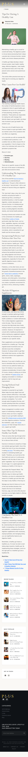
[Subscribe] (24, 733)
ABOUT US (6, 746)
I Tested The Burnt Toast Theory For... (16, 633)
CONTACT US (14, 746)
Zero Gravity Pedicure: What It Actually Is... (17, 598)
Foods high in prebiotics (11, 273)
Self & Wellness (6, 709)
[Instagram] (8, 675)
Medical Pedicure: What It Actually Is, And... (16, 614)
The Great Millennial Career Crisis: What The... (17, 656)
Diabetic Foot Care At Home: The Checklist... (15, 606)
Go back (6, 9)
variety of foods (14, 219)
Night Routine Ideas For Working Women (16, 641)
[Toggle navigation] (24, 4)
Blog (3, 717)
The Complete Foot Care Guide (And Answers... (16, 591)
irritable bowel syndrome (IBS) (17, 418)
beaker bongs (16, 374)
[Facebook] (5, 675)
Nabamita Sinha (9, 21)
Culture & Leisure (6, 715)
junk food (10, 450)
